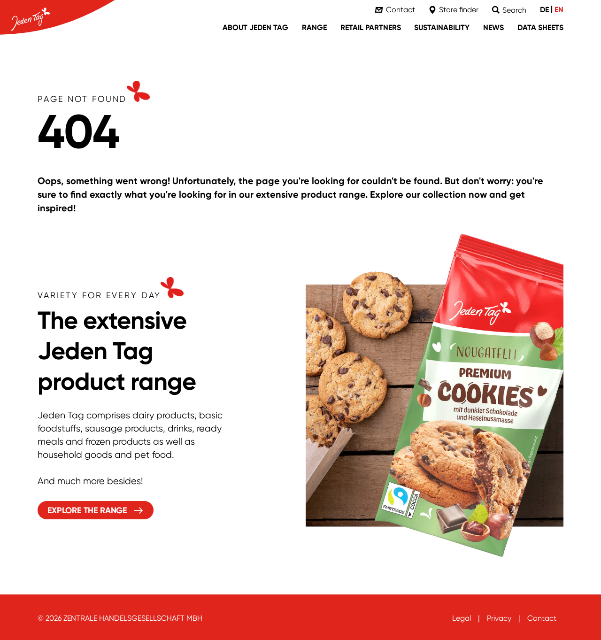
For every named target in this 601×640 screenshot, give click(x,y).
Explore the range (87, 510)
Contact (541, 618)
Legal (461, 618)
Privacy (499, 618)
